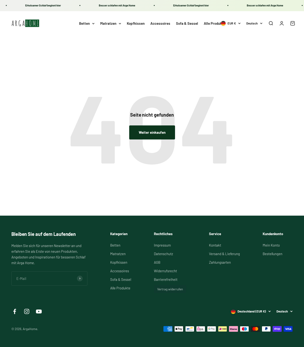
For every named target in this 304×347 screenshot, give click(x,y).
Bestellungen (272, 254)
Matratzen (108, 23)
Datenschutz (163, 254)
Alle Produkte (214, 23)
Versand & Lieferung (224, 254)
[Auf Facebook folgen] (14, 311)
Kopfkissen (136, 23)
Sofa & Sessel (187, 23)
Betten (84, 23)
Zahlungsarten (220, 262)
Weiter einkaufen (152, 132)
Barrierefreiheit (165, 279)
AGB (157, 262)
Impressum (162, 245)
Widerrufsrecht (165, 271)
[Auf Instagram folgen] (27, 311)
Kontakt (215, 245)
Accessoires (160, 23)
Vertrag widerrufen (170, 289)
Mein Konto (271, 245)
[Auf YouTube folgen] (39, 311)
